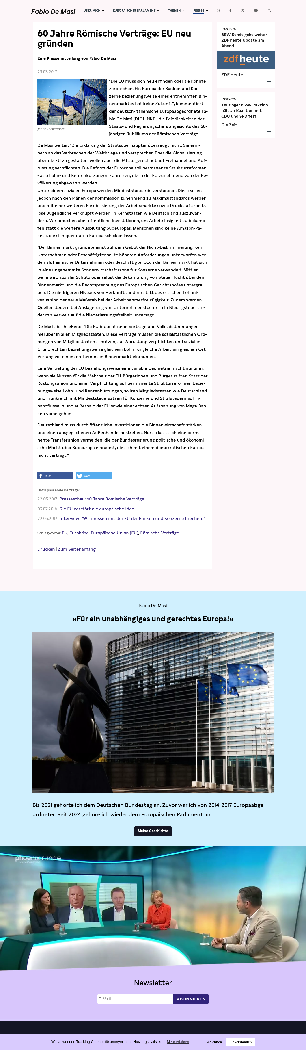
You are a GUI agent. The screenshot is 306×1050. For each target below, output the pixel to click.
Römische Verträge (159, 532)
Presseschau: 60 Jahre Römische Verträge (102, 499)
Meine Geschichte (153, 831)
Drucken (46, 549)
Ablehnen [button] (214, 1042)
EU (64, 532)
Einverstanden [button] (241, 1042)
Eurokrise (79, 532)
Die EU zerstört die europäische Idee (96, 508)
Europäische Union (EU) (114, 532)
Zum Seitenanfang (77, 549)
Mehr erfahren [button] (178, 1042)
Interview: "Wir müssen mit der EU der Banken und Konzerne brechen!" (132, 518)
